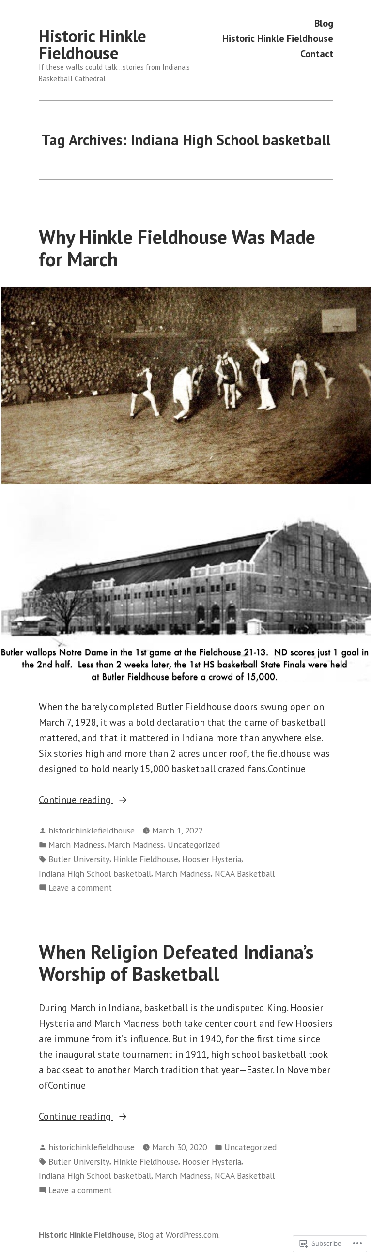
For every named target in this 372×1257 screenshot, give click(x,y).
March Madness (76, 844)
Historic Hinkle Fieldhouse (92, 44)
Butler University (78, 858)
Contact (316, 53)
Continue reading (76, 800)
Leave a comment (80, 887)
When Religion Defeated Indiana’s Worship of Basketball (176, 962)
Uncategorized (194, 844)
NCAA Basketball (245, 873)
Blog (323, 23)
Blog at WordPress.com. (179, 1234)
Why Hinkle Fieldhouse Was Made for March (177, 247)
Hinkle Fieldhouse (145, 858)
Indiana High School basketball (95, 873)
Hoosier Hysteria (211, 858)
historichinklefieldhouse (91, 830)
